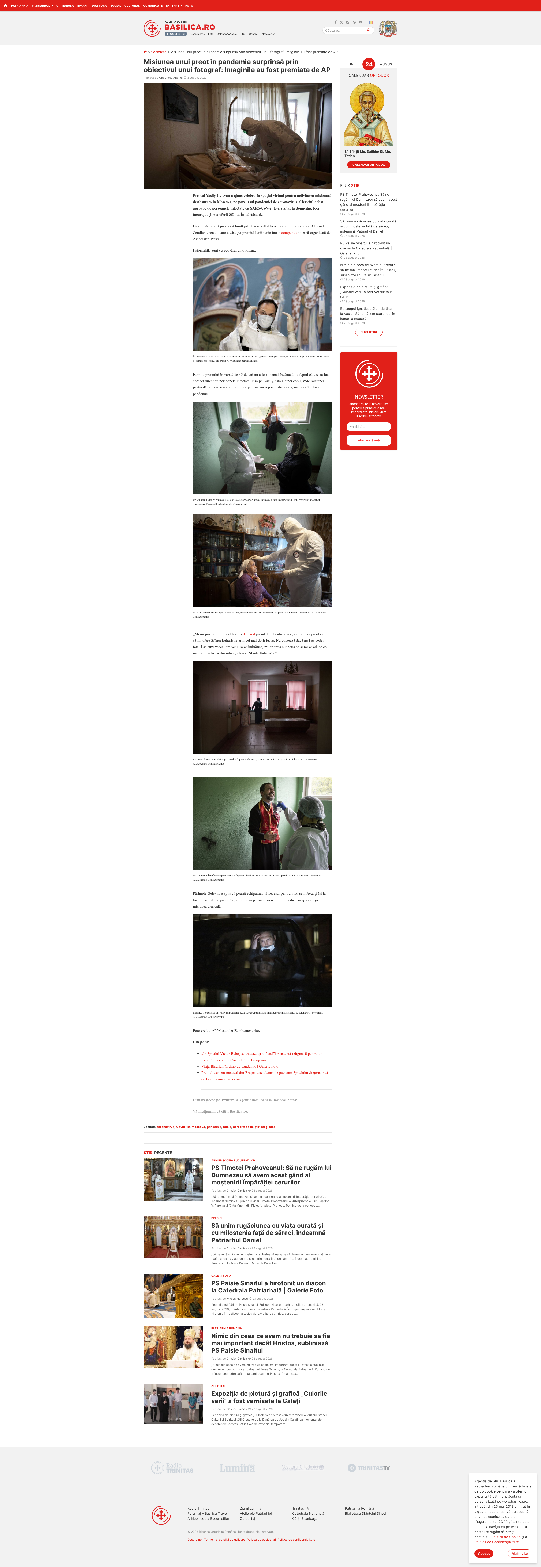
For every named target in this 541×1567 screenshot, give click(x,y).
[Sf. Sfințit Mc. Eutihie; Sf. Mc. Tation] (368, 114)
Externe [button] (173, 5)
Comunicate (153, 5)
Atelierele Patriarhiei (256, 1513)
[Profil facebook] (336, 22)
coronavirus (165, 1127)
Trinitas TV (300, 1508)
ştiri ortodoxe (243, 1127)
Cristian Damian (237, 1190)
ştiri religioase (265, 1127)
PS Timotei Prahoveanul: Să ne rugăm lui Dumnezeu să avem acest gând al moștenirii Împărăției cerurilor (271, 1175)
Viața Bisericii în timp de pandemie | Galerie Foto (239, 1066)
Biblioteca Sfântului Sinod (365, 1513)
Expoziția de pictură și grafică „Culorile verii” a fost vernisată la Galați (269, 1397)
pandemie (214, 1127)
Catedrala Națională (308, 1513)
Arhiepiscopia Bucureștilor (208, 1518)
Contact (253, 33)
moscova (198, 1127)
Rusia (227, 1127)
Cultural (132, 5)
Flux (350, 185)
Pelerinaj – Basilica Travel (207, 1513)
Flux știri (369, 332)
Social (115, 5)
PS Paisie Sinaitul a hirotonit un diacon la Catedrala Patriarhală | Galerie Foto (268, 1286)
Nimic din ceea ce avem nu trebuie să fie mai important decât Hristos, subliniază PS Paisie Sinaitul (270, 1343)
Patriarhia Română (359, 1508)
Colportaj (247, 1518)
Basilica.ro (190, 27)
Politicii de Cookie (506, 1537)
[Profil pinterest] (354, 22)
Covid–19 (183, 1127)
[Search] (368, 30)
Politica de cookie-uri (261, 1539)
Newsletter (268, 33)
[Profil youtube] (360, 22)
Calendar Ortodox (368, 164)
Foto (189, 5)
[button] (535, 5)
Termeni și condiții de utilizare (224, 1539)
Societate (158, 52)
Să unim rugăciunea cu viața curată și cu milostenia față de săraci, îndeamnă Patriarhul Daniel (268, 1233)
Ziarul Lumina (250, 1508)
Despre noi (194, 1539)
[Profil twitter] (341, 22)
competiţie (289, 232)
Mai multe (520, 1553)
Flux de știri (176, 33)
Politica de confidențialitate (296, 1539)
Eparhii (83, 5)
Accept (484, 1553)
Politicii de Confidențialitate (496, 1542)
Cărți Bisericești (305, 1518)
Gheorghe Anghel (171, 77)
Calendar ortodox (227, 33)
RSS (243, 33)
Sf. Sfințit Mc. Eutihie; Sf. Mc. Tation (367, 154)
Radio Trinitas (198, 1508)
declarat (249, 633)
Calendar (369, 75)
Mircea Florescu (237, 1298)
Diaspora (99, 5)
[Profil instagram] (347, 22)
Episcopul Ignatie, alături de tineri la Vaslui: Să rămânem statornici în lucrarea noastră (367, 313)
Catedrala (65, 5)
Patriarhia (20, 5)
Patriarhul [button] (41, 5)
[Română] (371, 22)
